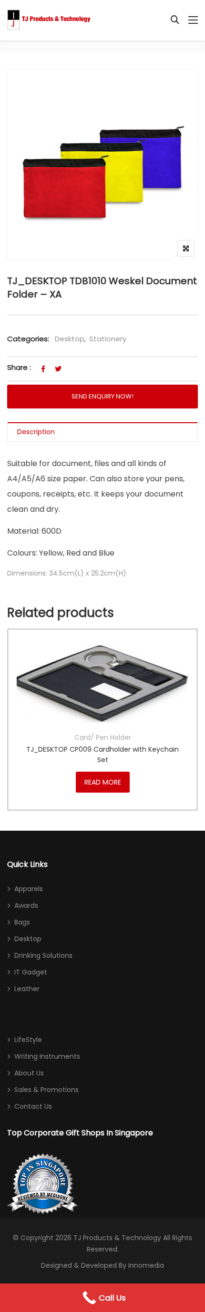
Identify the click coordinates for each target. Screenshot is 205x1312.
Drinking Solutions (43, 955)
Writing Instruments (47, 1056)
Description (36, 432)
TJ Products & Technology (117, 1237)
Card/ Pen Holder (102, 737)
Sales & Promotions (46, 1089)
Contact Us (33, 1106)
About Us (29, 1073)
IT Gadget (30, 972)
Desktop (69, 339)
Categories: (28, 339)
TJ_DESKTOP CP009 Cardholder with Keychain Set (102, 755)
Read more (102, 782)
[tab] (102, 432)
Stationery (107, 339)
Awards (26, 905)
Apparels (28, 889)
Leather (27, 989)
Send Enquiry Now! (102, 396)
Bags (22, 922)
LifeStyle (28, 1039)
